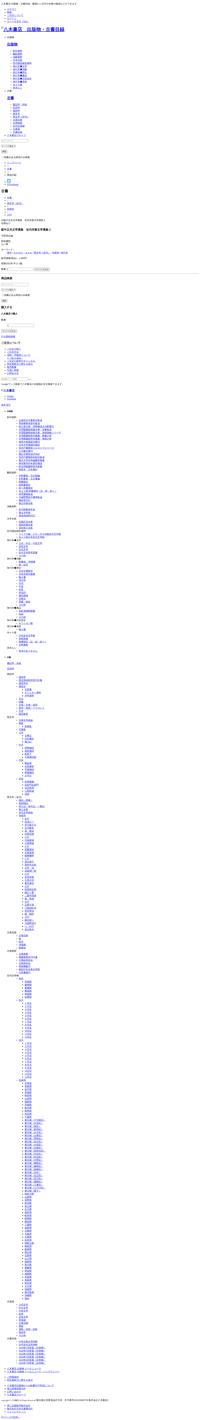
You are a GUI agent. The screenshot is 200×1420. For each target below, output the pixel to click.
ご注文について (15, 15)
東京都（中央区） (34, 1123)
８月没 (28, 1064)
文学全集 (17, 60)
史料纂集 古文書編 (29, 478)
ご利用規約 (13, 1377)
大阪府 (28, 1234)
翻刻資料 (17, 54)
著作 (9, 252)
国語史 (22, 686)
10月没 (28, 1071)
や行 (27, 917)
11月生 (28, 1034)
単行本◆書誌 (20, 75)
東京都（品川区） (34, 1141)
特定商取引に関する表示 (20, 364)
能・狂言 (23, 565)
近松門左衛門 (32, 785)
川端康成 (29, 840)
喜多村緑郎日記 (27, 515)
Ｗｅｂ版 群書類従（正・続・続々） (38, 491)
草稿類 (28, 981)
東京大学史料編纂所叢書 (32, 460)
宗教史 (22, 598)
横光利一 (29, 920)
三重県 (28, 1224)
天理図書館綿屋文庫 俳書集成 (35, 429)
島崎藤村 (29, 855)
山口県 (28, 1258)
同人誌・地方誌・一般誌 (32, 806)
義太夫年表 (24, 512)
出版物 (12, 44)
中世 (21, 586)
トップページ (14, 162)
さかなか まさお (22, 252)
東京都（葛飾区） (34, 1181)
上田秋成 (29, 791)
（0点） (18, 21)
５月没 (28, 1055)
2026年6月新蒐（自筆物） (32, 1360)
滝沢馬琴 (29, 788)
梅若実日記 (24, 500)
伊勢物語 (29, 748)
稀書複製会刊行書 (28, 957)
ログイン (11, 18)
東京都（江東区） (34, 1184)
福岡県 (28, 1274)
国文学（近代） (21, 117)
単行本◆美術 (20, 81)
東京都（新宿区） (34, 1129)
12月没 (28, 1077)
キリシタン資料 (33, 692)
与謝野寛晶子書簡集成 (30, 497)
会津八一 (29, 822)
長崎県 (28, 1280)
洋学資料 (29, 695)
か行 (27, 837)
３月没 (28, 1049)
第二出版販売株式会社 (18, 1405)
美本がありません (28, 651)
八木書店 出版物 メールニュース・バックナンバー (33, 1371)
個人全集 (23, 809)
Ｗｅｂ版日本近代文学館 (32, 537)
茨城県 (28, 1104)
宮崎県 (28, 1289)
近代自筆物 (19, 126)
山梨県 (28, 1197)
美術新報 (23, 638)
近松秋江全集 (26, 528)
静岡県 (28, 1218)
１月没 (28, 1043)
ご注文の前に (14, 349)
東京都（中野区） (34, 1160)
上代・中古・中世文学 (30, 543)
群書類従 (23, 482)
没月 (21, 1040)
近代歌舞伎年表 (27, 509)
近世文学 (23, 546)
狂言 (21, 941)
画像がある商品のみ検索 (17, 157)
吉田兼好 (29, 766)
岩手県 (28, 1089)
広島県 (28, 1255)
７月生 (28, 1021)
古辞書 (28, 689)
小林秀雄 (29, 843)
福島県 (28, 1101)
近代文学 (23, 549)
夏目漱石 (29, 883)
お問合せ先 (13, 373)
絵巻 (21, 1314)
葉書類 (28, 988)
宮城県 (28, 1092)
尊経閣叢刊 (24, 966)
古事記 (28, 735)
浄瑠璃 (22, 945)
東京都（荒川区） (34, 1178)
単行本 (64, 252)
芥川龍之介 (30, 825)
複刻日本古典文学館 (29, 969)
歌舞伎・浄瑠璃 (27, 562)
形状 (21, 978)
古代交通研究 (26, 571)
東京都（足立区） (34, 1175)
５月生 (28, 1015)
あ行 (27, 818)
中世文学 (23, 1311)
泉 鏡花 (29, 831)
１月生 (28, 1003)
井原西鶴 (29, 782)
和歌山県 (29, 1243)
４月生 (28, 1012)
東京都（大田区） (34, 1144)
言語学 (16, 107)
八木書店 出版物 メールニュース (24, 1368)
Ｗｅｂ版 (17, 84)
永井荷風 (29, 877)
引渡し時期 (13, 370)
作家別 (10, 209)
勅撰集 (28, 726)
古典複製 (17, 123)
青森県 (28, 1086)
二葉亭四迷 (30, 895)
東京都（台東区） (34, 1135)
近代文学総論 (26, 812)
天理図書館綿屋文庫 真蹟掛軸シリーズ (40, 432)
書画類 (28, 991)
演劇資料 (17, 57)
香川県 (28, 1264)
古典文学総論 (26, 720)
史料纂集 (23, 645)
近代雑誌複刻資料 (22, 63)
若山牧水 (29, 929)
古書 (10, 98)
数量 (3, 269)
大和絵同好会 (26, 960)
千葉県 (28, 1117)
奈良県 (28, 1240)
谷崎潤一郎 (30, 871)
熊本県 (28, 1283)
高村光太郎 (30, 865)
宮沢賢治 (29, 911)
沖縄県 (28, 1295)
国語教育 (23, 714)
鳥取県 (28, 1246)
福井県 (28, 1212)
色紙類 (28, 994)
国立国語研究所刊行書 (30, 680)
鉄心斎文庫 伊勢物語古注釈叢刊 (36, 426)
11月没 (28, 1074)
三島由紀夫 (30, 908)
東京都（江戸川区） (35, 1188)
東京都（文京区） (34, 1132)
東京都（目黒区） (34, 1148)
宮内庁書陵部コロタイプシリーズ (36, 448)
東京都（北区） (33, 1172)
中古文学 (23, 1307)
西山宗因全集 (26, 503)
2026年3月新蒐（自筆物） (32, 1351)
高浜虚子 (29, 861)
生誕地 (22, 1080)
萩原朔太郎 (30, 889)
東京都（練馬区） (34, 1166)
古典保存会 (24, 963)
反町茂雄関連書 (27, 611)
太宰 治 (29, 868)
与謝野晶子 (30, 923)
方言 (21, 711)
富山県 (28, 1206)
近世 (21, 589)
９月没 (28, 1068)
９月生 (28, 1028)
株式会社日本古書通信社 (20, 1408)
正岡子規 (29, 905)
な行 (27, 874)
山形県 (28, 1098)
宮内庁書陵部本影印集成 (32, 457)
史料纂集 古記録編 (29, 475)
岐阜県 (28, 1215)
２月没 (28, 1046)
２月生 (28, 1006)
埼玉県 (28, 1114)
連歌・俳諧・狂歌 (28, 1329)
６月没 (28, 1058)
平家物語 (29, 769)
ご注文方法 (13, 352)
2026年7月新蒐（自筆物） (32, 1363)
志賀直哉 (29, 852)
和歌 (21, 723)
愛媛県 (28, 1268)
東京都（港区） (33, 1126)
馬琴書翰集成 (26, 494)
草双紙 (22, 1320)
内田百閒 (29, 834)
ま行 (27, 901)
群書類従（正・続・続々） (33, 642)
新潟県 (28, 1203)
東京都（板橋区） (34, 1169)
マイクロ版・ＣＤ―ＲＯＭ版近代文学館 (40, 534)
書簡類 (28, 985)
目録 (21, 614)
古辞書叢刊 (24, 972)
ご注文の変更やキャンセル (21, 361)
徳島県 (28, 1261)
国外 (27, 1298)
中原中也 (29, 880)
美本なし (17, 88)
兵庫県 (28, 1237)
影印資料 (17, 51)
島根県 (28, 1249)
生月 (21, 1000)
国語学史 (23, 683)
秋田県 (28, 1095)
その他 (22, 555)
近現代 (22, 592)
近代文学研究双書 (28, 552)
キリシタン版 (26, 623)
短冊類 (28, 997)
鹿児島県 (29, 1292)
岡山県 (28, 1252)
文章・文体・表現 (28, 705)
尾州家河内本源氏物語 (30, 463)
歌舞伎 (22, 948)
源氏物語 (29, 751)
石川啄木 (29, 828)
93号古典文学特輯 (28, 1341)
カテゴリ (11, 9)
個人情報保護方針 (16, 1388)
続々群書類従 (26, 488)
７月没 (28, 1061)
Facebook (11, 399)
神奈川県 (29, 1194)
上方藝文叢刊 (26, 451)
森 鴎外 (29, 914)
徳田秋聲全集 (26, 525)
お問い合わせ (14, 1391)
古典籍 (16, 129)
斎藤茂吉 (29, 849)
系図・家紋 (24, 602)
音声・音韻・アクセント (32, 708)
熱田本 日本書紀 (28, 469)
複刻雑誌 (23, 803)
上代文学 (23, 1304)
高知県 (28, 1271)
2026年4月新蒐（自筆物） (32, 1354)
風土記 (28, 742)
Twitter (10, 396)
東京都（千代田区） (35, 1120)
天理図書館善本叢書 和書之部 (35, 435)
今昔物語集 (30, 757)
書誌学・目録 (20, 104)
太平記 (28, 775)
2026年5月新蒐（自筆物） (32, 1357)
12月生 (28, 1037)
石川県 (28, 1209)
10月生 (28, 1031)
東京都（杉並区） (34, 1157)
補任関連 (23, 595)
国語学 (16, 110)
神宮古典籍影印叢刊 (29, 442)
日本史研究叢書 (27, 574)
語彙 (21, 702)
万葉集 (22, 729)
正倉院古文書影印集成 (30, 420)
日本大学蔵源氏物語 (29, 445)
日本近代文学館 (27, 635)
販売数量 (11, 367)
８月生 (28, 1025)
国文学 (16, 113)
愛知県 (28, 1221)
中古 (21, 745)
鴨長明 (28, 763)
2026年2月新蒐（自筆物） (32, 1347)
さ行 (9, 215)
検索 (9, 12)
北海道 (28, 1083)
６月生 (28, 1018)
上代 (21, 732)
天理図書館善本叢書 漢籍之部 (35, 438)
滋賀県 (28, 1228)
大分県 (28, 1286)
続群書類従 (24, 485)
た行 (27, 858)
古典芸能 (17, 120)
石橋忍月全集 (26, 522)
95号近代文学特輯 (28, 1344)
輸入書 (22, 577)
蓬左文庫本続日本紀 (29, 454)
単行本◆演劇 (20, 69)
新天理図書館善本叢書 (30, 466)
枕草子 (28, 754)
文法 (21, 698)
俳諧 (27, 794)
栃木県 (28, 1108)
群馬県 (28, 1111)
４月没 (28, 1052)
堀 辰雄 (29, 898)
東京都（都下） (33, 1191)
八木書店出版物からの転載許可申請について (30, 1385)
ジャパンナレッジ (16, 1411)
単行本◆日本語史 (22, 78)
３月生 (28, 1009)
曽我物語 (29, 772)
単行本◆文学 (20, 66)
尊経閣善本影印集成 (29, 423)
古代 (21, 583)
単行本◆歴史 (20, 72)
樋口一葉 (29, 892)
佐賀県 (28, 1277)
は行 (27, 886)
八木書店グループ (16, 1394)
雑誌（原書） (26, 800)
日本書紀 (29, 738)
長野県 (28, 1200)
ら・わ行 (29, 926)
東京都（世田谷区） (35, 1151)
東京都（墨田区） (34, 1138)
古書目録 (17, 132)
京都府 (28, 1231)
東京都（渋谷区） (34, 1154)
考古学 (22, 580)
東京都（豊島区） (34, 1163)
